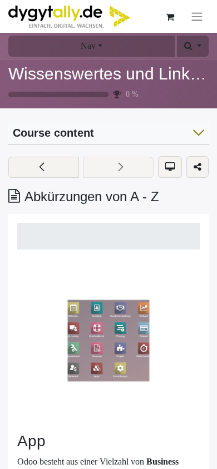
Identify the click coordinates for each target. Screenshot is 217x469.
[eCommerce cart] (170, 17)
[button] (193, 46)
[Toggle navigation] (197, 16)
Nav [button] (88, 46)
